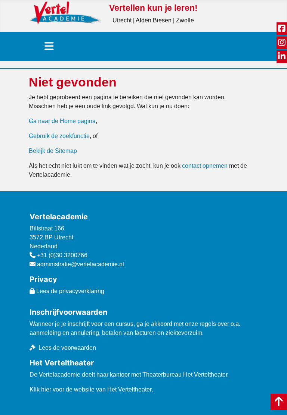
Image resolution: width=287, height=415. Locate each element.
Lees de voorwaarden (67, 348)
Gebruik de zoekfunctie (59, 136)
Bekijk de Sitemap (53, 151)
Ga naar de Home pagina (62, 121)
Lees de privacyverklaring (69, 291)
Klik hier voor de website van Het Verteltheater (91, 389)
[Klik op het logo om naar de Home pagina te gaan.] (66, 12)
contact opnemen (205, 166)
